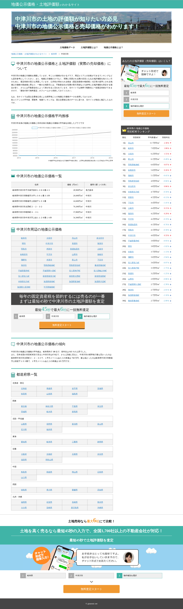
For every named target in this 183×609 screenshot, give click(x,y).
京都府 (49, 454)
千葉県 (75, 406)
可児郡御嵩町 (49, 287)
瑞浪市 (100, 244)
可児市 (49, 254)
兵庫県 (75, 454)
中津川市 (49, 244)
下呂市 (100, 260)
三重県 (75, 442)
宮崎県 (49, 508)
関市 (24, 244)
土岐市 (100, 249)
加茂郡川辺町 (100, 282)
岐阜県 (49, 442)
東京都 (24, 406)
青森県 (49, 389)
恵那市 (49, 249)
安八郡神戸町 (74, 271)
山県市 (75, 254)
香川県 (49, 490)
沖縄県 (100, 508)
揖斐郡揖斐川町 (49, 276)
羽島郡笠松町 (74, 265)
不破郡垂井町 (23, 271)
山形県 (49, 394)
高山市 (75, 238)
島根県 (49, 472)
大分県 (24, 508)
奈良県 (100, 454)
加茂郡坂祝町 (49, 282)
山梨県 (24, 424)
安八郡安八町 (23, 276)
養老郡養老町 (100, 265)
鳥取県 (24, 472)
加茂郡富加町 (74, 282)
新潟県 (75, 424)
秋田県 (24, 394)
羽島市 (24, 249)
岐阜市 (24, 238)
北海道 (24, 389)
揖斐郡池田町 (100, 276)
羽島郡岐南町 (49, 265)
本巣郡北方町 (23, 282)
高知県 (100, 490)
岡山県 (75, 472)
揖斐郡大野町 (74, 276)
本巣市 (49, 260)
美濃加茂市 (74, 249)
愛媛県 (75, 490)
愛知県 (24, 442)
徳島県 (24, 490)
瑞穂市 (100, 254)
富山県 (100, 424)
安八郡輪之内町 (100, 271)
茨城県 (24, 412)
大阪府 (24, 454)
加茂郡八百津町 (23, 287)
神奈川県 (49, 406)
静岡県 (100, 442)
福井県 (49, 430)
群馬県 (75, 412)
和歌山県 (49, 460)
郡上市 (75, 260)
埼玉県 (100, 406)
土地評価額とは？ (89, 47)
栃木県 (49, 412)
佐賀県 (49, 502)
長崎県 (75, 502)
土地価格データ (67, 47)
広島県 (100, 472)
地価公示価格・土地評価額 (45, 4)
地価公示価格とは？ (113, 47)
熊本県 (100, 502)
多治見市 (100, 238)
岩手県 (75, 389)
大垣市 (49, 238)
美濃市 (75, 244)
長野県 (49, 424)
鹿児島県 (75, 508)
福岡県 (24, 502)
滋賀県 (24, 460)
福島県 (75, 394)
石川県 (24, 430)
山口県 (24, 478)
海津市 (24, 265)
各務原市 (24, 254)
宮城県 (100, 389)
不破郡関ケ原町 (49, 271)
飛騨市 (24, 260)
